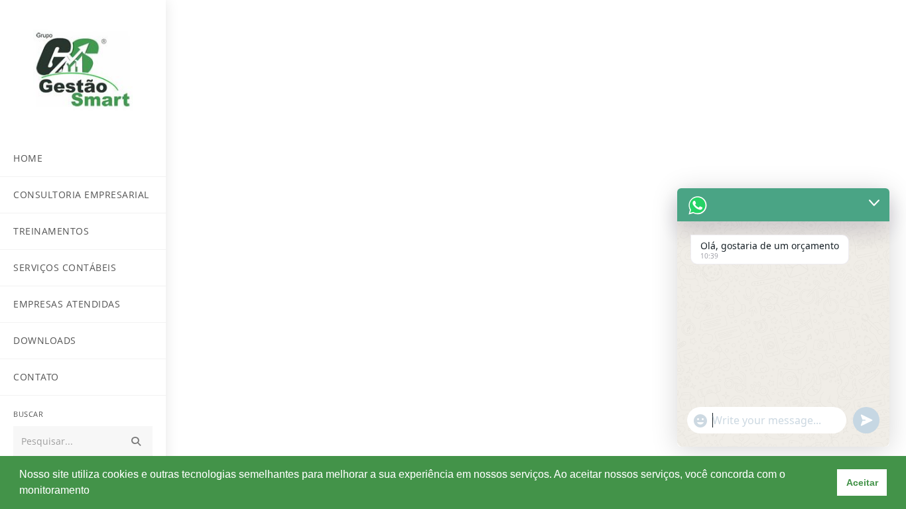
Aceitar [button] (862, 482)
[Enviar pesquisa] (136, 441)
